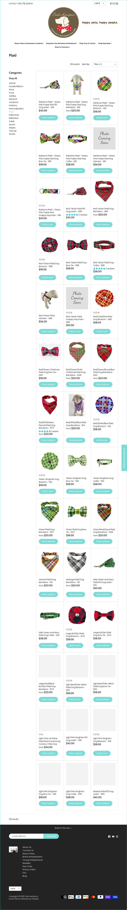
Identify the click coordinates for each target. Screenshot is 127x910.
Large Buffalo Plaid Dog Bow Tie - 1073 (102, 634)
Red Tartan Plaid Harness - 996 (47, 317)
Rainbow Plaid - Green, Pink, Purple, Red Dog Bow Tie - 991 (50, 158)
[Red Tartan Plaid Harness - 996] (50, 298)
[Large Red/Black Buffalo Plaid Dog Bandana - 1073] (50, 666)
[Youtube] (113, 836)
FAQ (24, 872)
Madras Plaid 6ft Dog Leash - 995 (103, 793)
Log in (12, 3)
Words (12, 134)
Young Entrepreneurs (33, 860)
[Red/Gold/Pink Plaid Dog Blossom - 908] (104, 298)
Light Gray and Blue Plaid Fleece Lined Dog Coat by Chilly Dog (49, 741)
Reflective (13, 118)
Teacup (12, 130)
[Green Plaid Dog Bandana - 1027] (50, 512)
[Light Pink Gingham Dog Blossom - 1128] (104, 720)
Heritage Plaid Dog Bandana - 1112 (75, 581)
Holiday (12, 96)
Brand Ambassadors (32, 856)
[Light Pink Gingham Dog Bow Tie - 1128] (50, 774)
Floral (11, 89)
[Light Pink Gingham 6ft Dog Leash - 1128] (77, 720)
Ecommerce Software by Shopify (24, 899)
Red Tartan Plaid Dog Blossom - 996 (49, 265)
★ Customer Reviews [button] (124, 458)
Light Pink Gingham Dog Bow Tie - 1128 (48, 793)
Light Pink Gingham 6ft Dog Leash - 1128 (76, 739)
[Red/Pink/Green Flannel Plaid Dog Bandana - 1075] (50, 405)
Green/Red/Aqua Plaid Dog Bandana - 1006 (104, 531)
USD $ (97, 3)
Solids (12, 121)
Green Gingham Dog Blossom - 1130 (49, 480)
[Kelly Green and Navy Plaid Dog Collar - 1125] (50, 615)
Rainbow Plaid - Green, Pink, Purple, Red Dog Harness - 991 (104, 158)
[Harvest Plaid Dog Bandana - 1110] (50, 562)
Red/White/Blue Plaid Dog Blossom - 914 (103, 425)
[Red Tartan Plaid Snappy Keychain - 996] (77, 298)
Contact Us (28, 850)
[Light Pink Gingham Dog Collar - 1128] (77, 774)
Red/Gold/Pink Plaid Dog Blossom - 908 (102, 318)
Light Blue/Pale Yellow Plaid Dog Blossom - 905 (76, 687)
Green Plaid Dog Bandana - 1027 (46, 531)
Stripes (12, 127)
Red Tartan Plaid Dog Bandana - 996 (103, 210)
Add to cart (102, 117)
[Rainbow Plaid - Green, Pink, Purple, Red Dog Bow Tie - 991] (50, 138)
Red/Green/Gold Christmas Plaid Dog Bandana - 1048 (75, 372)
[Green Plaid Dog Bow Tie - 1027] (77, 512)
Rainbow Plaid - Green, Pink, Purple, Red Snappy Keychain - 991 (50, 212)
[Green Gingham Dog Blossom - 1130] (50, 461)
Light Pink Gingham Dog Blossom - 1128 (102, 740)
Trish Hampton (31, 896)
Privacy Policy (29, 869)
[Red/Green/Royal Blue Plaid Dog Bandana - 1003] (104, 352)
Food (11, 92)
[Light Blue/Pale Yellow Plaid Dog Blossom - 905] (77, 666)
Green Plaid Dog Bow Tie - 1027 (76, 531)
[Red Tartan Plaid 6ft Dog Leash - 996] (77, 191)
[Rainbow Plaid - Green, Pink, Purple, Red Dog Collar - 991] (77, 138)
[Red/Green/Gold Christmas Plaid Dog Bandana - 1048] (77, 352)
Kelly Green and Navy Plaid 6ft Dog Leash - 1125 (103, 582)
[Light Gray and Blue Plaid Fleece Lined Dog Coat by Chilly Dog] (50, 720)
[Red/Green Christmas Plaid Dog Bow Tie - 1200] (50, 352)
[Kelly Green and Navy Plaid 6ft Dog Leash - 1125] (104, 562)
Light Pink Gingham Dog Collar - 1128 (75, 793)
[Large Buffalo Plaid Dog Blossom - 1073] (77, 615)
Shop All (13, 78)
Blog (25, 876)
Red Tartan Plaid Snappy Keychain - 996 (75, 319)
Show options (48, 117)
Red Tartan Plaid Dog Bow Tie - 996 (76, 264)
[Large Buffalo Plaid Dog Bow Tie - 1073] (104, 615)
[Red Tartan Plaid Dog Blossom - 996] (50, 245)
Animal (12, 83)
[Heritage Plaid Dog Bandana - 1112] (77, 562)
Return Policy (29, 853)
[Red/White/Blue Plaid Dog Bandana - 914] (77, 405)
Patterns (13, 105)
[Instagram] (117, 836)
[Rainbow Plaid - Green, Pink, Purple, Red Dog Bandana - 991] (77, 84)
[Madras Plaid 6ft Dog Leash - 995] (104, 774)
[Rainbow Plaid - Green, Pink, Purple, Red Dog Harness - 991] (104, 138)
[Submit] (24, 4)
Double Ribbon (16, 86)
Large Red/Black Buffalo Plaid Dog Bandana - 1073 (47, 686)
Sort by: (86, 64)
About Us (27, 847)
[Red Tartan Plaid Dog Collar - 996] (104, 245)
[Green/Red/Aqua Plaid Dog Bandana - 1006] (104, 512)
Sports (12, 124)
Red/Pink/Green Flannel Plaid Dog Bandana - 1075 (47, 425)
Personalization (16, 108)
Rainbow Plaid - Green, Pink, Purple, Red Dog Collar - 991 (77, 158)
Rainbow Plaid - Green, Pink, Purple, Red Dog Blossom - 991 (104, 105)
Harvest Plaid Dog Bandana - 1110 (47, 581)
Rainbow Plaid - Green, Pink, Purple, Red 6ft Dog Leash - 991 (50, 104)
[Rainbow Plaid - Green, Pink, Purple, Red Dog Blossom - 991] (104, 84)
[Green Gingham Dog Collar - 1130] (104, 461)
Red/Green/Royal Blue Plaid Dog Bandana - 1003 (103, 372)
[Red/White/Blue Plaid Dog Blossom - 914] (104, 405)
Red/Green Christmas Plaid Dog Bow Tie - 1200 (49, 372)
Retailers (27, 863)
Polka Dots (14, 114)
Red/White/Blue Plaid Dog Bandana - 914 (76, 424)
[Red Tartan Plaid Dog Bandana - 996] (104, 191)
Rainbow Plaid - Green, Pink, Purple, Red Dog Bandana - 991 (77, 104)
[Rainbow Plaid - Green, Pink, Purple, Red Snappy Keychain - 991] (50, 191)
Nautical (13, 99)
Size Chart (27, 866)
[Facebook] (109, 836)
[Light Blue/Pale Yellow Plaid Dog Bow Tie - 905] (104, 666)
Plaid (11, 111)
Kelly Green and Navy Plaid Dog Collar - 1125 (49, 634)
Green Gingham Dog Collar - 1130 (103, 479)
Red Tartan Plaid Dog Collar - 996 (103, 264)
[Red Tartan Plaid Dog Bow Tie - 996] (77, 245)
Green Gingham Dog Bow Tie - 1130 (76, 479)
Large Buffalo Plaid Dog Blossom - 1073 (75, 635)
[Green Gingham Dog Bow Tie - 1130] (77, 461)
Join (19, 3)
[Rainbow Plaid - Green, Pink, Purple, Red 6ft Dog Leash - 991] (50, 84)
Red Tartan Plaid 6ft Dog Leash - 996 (75, 210)
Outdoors (13, 102)
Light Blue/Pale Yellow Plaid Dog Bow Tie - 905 (103, 686)
